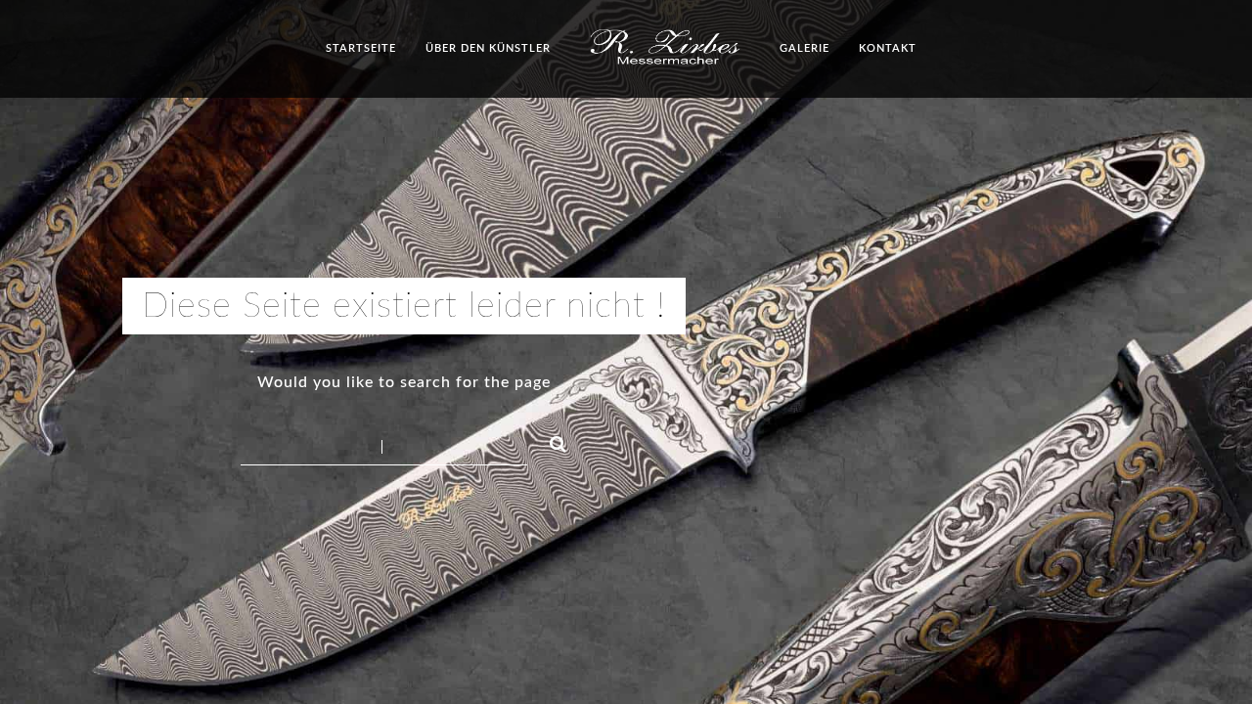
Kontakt (888, 48)
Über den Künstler (488, 48)
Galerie (804, 48)
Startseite (361, 48)
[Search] (549, 441)
